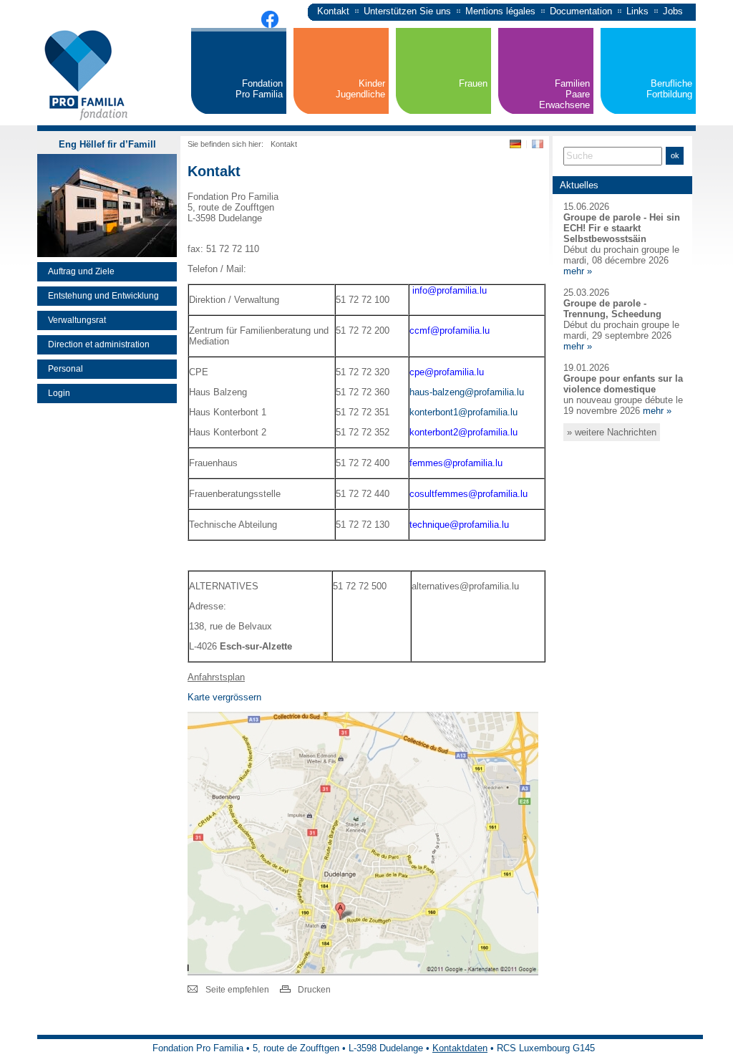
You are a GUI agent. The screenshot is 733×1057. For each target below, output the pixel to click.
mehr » (577, 271)
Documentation (581, 11)
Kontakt (333, 11)
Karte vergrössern (224, 697)
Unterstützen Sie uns (407, 11)
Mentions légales (500, 11)
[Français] (537, 146)
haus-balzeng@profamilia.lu (466, 392)
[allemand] (517, 146)
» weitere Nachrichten (611, 432)
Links (637, 11)
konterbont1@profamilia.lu (463, 412)
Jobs (673, 11)
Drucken (314, 990)
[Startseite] (87, 121)
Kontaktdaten (459, 1048)
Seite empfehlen (237, 990)
